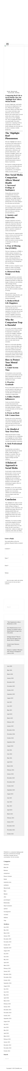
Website (7, 573)
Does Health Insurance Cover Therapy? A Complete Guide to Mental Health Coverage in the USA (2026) (14, 630)
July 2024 (9, 750)
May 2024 (9, 758)
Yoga (5, 920)
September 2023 (11, 790)
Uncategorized (7, 911)
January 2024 (10, 774)
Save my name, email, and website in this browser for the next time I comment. (14, 582)
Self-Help (17, 92)
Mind (5, 891)
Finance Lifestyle (8, 876)
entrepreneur (7, 873)
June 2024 (9, 754)
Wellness (6, 917)
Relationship (7, 902)
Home (11, 26)
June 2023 (9, 801)
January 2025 (10, 726)
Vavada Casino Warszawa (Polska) (13, 645)
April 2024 (9, 762)
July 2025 (9, 702)
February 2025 (10, 722)
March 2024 (10, 766)
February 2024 (10, 770)
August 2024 (10, 746)
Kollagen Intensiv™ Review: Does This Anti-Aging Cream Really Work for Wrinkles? (14, 638)
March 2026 (10, 674)
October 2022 (10, 833)
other (5, 896)
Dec (21, 87)
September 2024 (11, 742)
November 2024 (11, 734)
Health (15, 26)
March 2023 (10, 813)
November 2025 (11, 686)
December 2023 (11, 778)
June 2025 (9, 706)
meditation (6, 885)
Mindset (5, 894)
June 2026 (9, 666)
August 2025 (10, 698)
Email (6, 565)
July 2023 (9, 798)
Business (6, 870)
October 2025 (10, 690)
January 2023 (10, 821)
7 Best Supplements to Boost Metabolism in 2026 (14, 622)
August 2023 (10, 794)
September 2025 (11, 694)
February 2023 (10, 817)
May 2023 (9, 806)
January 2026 (10, 678)
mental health (11, 92)
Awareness (6, 864)
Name (7, 558)
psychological (7, 899)
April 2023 (9, 809)
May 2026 (9, 670)
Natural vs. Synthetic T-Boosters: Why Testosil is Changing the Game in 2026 (14, 651)
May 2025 (9, 710)
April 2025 (9, 714)
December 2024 (11, 730)
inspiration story (7, 882)
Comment (7, 548)
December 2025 (11, 682)
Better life (6, 867)
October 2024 (10, 738)
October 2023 (10, 786)
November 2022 (11, 829)
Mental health (14, 91)
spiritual (5, 908)
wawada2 (6, 914)
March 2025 (10, 718)
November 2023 (11, 782)
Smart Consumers (8, 905)
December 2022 (11, 825)
